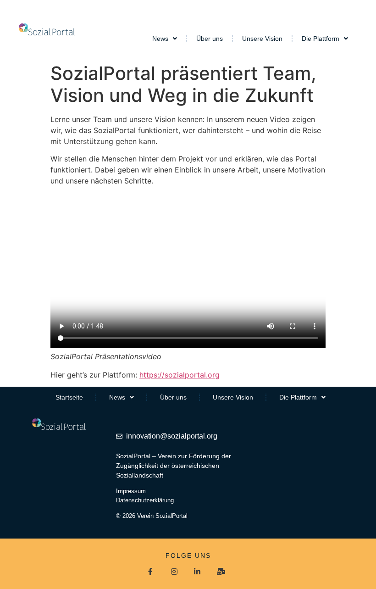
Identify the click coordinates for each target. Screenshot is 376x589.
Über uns (209, 38)
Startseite (69, 397)
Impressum (131, 491)
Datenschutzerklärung (145, 500)
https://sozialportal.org (179, 374)
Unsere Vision (262, 38)
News (160, 38)
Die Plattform (320, 38)
